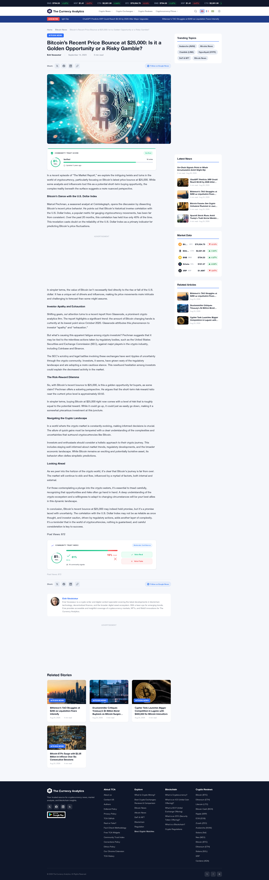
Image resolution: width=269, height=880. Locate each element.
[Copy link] (77, 65)
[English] (202, 11)
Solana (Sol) (201, 832)
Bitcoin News (61, 30)
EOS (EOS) (201, 818)
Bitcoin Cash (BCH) (204, 809)
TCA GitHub (109, 818)
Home (49, 30)
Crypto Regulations (173, 829)
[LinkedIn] (63, 806)
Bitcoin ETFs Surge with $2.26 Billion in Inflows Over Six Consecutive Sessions (65, 756)
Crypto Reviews (145, 11)
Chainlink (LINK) (186, 52)
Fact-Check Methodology (115, 828)
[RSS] (69, 806)
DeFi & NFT (184, 58)
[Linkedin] (70, 65)
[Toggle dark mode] (219, 11)
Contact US (109, 800)
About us (108, 795)
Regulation (139, 827)
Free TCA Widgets (112, 832)
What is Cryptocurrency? (176, 795)
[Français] (207, 11)
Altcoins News (206, 46)
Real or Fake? (110, 823)
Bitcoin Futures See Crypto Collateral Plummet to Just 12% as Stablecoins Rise (202, 206)
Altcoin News (140, 813)
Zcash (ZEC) (201, 823)
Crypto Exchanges (124, 11)
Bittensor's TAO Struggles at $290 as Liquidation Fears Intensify (182, 19)
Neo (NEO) (200, 837)
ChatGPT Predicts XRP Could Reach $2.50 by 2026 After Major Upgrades (107, 19)
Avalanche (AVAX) (187, 46)
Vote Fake (138, 561)
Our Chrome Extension (114, 851)
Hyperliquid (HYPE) (207, 52)
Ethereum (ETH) (203, 800)
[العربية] (212, 11)
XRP (198, 856)
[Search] (195, 11)
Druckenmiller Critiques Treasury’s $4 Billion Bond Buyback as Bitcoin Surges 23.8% (202, 309)
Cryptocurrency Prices (166, 11)
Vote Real (138, 554)
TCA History (109, 856)
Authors (107, 804)
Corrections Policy (112, 842)
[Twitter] (57, 65)
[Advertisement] (101, 260)
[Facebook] (63, 65)
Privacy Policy (110, 814)
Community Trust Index (114, 837)
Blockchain (139, 822)
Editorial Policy (110, 809)
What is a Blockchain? (175, 824)
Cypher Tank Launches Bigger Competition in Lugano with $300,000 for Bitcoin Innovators (151, 710)
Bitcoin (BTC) (201, 795)
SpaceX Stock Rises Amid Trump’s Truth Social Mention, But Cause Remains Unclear (204, 218)
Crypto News (105, 11)
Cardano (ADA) (202, 861)
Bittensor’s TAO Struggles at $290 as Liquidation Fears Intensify (65, 710)
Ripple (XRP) (201, 814)
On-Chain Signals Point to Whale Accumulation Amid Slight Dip (192, 168)
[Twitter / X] (49, 806)
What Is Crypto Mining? (144, 795)
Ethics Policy (109, 847)
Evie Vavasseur (70, 598)
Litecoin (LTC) (202, 804)
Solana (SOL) (201, 851)
